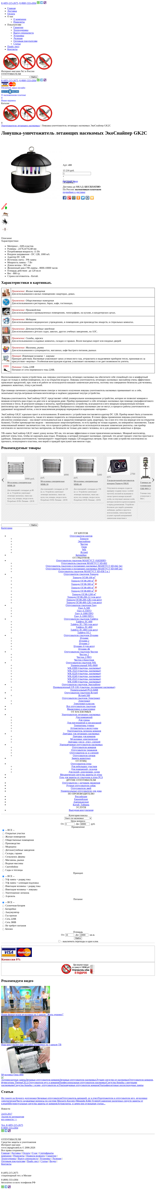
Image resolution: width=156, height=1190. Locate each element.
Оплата (11, 13)
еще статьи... (98, 1103)
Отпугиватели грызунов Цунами (81, 635)
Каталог (5, 103)
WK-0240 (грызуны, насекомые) (84, 676)
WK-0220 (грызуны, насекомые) (84, 673)
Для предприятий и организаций (84, 722)
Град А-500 (84, 608)
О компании (19, 19)
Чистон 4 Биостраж (84, 660)
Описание (6, 238)
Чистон (84, 544)
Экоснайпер (84, 541)
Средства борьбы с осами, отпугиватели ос (36, 1085)
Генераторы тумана (84, 725)
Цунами (84, 638)
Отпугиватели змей (81, 788)
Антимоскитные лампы (13, 1079)
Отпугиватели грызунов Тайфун (81, 619)
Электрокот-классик (84, 703)
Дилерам (18, 38)
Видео (53, 1161)
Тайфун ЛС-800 (84, 627)
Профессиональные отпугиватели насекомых (82, 1082)
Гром (84, 547)
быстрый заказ (70, 181)
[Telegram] (41, 3)
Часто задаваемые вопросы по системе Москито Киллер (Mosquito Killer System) (58, 1101)
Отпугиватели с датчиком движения (81, 782)
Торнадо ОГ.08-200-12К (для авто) (84, 599)
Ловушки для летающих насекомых (81, 733)
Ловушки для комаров (84, 736)
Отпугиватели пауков (84, 755)
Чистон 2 (84, 654)
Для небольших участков (84, 766)
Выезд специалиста (23, 33)
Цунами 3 (84, 643)
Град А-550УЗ (84, 610)
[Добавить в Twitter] (83, 198)
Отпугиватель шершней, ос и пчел (80, 1098)
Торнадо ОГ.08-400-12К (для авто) (84, 602)
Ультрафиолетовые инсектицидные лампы (121, 1085)
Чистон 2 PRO (84, 657)
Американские (81, 802)
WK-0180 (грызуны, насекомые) (84, 681)
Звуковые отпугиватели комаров (43, 1079)
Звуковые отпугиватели (49, 1098)
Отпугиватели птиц (81, 763)
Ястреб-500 (84, 695)
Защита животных (81, 758)
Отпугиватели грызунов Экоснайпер (81, 684)
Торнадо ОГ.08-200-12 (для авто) (84, 597)
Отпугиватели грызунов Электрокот (81, 698)
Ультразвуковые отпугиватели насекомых (81, 744)
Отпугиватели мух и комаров (43, 1082)
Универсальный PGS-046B (84, 690)
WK (84, 549)
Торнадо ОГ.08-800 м (82, 591)
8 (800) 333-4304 (27, 3)
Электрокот (84, 701)
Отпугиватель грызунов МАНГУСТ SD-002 (84, 563)
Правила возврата (35, 1155)
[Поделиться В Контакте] (87, 198)
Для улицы (84, 720)
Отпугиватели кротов (81, 536)
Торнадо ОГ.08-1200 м (84, 594)
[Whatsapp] (38, 3)
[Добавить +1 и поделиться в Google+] (69, 198)
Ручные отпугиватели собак (81, 785)
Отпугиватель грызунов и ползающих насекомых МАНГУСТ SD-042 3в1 (84, 566)
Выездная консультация (81, 810)
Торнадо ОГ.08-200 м (82, 581)
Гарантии (18, 27)
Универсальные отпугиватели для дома (81, 791)
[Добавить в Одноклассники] (78, 198)
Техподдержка (20, 30)
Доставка (12, 11)
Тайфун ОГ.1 (84, 632)
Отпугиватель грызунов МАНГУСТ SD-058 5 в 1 (84, 571)
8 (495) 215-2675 (9, 3)
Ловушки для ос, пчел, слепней (84, 742)
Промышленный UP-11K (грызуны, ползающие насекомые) (84, 687)
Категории (6, 528)
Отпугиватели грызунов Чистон (81, 651)
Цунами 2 (84, 640)
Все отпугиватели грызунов (81, 706)
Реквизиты (19, 22)
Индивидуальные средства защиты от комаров (33, 1103)
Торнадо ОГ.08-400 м (82, 587)
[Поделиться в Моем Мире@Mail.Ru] (74, 198)
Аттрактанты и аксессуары (84, 728)
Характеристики (9, 241)
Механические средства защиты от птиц (81, 774)
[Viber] (45, 3)
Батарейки (81, 555)
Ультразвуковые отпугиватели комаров (79, 1085)
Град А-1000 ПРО (84, 613)
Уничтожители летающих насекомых (20, 125)
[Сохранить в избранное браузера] (92, 198)
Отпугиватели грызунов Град (81, 605)
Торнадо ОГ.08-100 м (84, 577)
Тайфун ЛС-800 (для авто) (84, 630)
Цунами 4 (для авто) (84, 646)
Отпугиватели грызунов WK (81, 662)
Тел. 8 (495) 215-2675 (12, 1125)
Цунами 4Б (84, 649)
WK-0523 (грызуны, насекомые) (84, 679)
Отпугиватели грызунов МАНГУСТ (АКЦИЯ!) (81, 560)
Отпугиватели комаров (84, 747)
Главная (11, 8)
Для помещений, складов (84, 769)
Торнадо (84, 538)
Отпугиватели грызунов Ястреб (81, 692)
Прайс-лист (13, 46)
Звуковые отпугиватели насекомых (78, 1079)
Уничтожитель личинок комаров (84, 731)
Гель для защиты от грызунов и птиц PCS (81, 777)
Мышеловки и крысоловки (81, 709)
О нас (35, 1153)
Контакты (12, 49)
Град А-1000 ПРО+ (84, 616)
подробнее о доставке (74, 192)
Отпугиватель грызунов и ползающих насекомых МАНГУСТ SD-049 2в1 (84, 568)
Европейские (81, 799)
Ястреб (84, 552)
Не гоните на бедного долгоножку (19, 1098)
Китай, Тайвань (81, 804)
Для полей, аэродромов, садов (84, 772)
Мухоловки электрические (84, 739)
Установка (18, 35)
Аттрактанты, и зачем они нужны (74, 1103)
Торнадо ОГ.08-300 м (82, 584)
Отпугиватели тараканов (84, 750)
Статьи (17, 43)
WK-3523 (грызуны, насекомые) (84, 671)
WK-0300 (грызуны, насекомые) (84, 668)
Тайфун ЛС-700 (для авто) (84, 624)
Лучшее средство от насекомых (112, 1079)
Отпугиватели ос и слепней (84, 752)
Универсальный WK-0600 (84, 665)
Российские (81, 796)
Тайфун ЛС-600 (84, 621)
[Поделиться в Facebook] (64, 198)
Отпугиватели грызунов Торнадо (81, 574)
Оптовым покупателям (25, 41)
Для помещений (84, 717)
